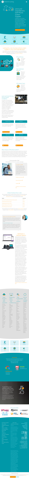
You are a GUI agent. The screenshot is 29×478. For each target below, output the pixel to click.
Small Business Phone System (14, 441)
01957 (24, 206)
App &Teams (14, 344)
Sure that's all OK (13, 476)
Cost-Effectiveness (19, 164)
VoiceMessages (24, 350)
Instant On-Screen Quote (20, 29)
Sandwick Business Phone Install (7, 204)
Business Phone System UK (14, 465)
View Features (19, 131)
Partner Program (5, 454)
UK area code (23, 195)
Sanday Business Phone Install (6, 203)
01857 (24, 203)
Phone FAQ (4, 445)
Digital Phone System (13, 468)
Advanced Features (19, 180)
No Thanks (17, 476)
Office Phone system (13, 460)
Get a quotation (6, 131)
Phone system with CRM (13, 461)
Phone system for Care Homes (14, 458)
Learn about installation (19, 53)
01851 (24, 199)
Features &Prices (5, 344)
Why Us (3, 446)
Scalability (17, 183)
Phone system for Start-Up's (14, 459)
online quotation (11, 209)
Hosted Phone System (15, 471)
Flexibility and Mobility (19, 177)
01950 (24, 204)
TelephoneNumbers (14, 350)
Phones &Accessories (24, 344)
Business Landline (15, 467)
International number (9, 196)
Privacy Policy (4, 452)
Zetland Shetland (21, 208)
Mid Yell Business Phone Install (7, 206)
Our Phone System (5, 437)
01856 (24, 201)
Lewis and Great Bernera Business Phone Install (9, 199)
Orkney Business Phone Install (6, 201)
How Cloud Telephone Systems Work (5, 440)
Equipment (5, 145)
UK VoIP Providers (13, 462)
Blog (2, 455)
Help (3, 453)
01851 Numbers (19, 145)
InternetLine (5, 350)
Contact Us (4, 448)
